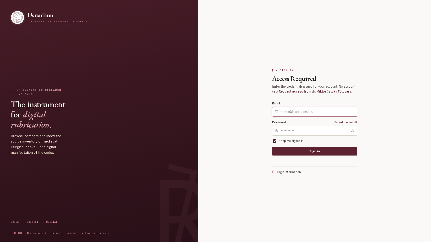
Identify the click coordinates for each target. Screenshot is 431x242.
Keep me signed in (291, 141)
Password (279, 122)
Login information (289, 172)
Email (276, 103)
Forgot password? (345, 122)
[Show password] (352, 130)
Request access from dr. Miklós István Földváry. (315, 91)
